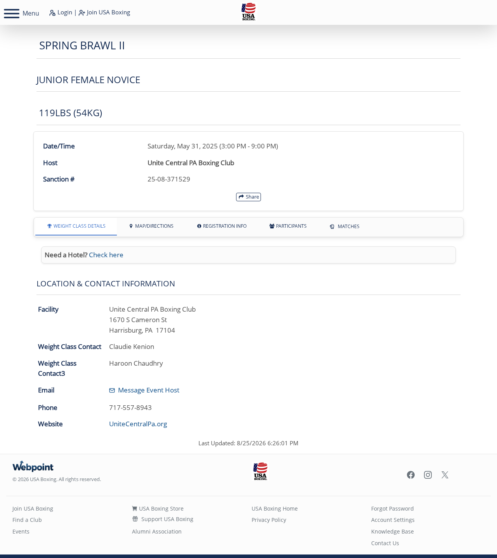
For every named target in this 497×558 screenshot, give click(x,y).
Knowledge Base (392, 531)
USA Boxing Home (275, 508)
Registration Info (224, 226)
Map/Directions (154, 226)
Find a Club (27, 519)
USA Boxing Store (160, 508)
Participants (291, 226)
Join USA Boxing (32, 508)
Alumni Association (157, 531)
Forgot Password (392, 508)
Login (64, 12)
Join (107, 12)
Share (252, 196)
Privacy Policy (269, 519)
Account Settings (393, 519)
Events (21, 531)
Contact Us (385, 543)
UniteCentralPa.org (138, 423)
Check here (106, 254)
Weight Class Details (79, 226)
